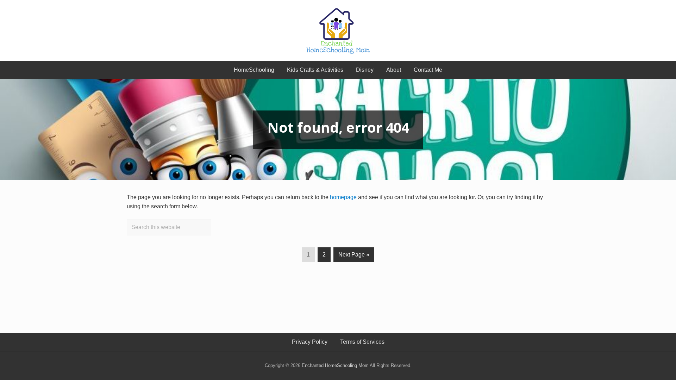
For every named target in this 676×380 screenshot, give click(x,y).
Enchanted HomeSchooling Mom (335, 365)
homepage (343, 197)
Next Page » (353, 257)
